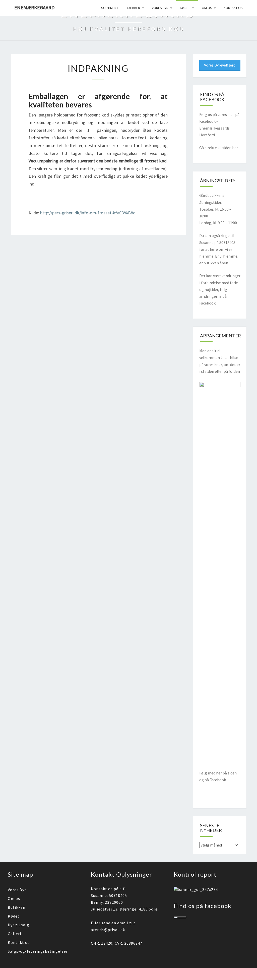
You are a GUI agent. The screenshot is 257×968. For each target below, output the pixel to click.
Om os (207, 8)
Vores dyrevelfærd (219, 65)
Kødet (185, 8)
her (235, 147)
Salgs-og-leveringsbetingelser (38, 951)
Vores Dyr (17, 889)
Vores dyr (160, 8)
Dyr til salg (18, 924)
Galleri (14, 933)
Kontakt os (233, 8)
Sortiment (109, 8)
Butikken (133, 8)
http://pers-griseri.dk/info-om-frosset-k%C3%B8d (88, 213)
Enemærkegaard (34, 7)
